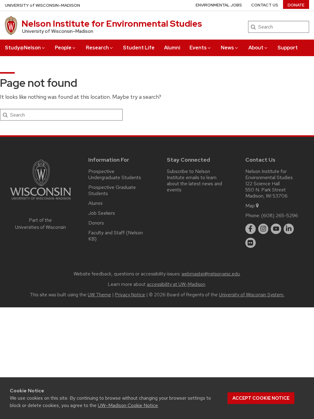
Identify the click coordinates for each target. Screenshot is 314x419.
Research (97, 47)
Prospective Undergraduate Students (114, 174)
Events (198, 47)
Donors (96, 223)
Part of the (40, 223)
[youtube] (276, 229)
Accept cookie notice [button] (260, 398)
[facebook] (250, 229)
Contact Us (264, 5)
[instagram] (263, 229)
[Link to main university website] (40, 201)
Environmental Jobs (219, 5)
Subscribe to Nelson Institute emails (188, 174)
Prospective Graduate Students (112, 190)
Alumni (172, 47)
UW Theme (99, 295)
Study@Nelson (23, 47)
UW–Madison (42, 5)
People (63, 47)
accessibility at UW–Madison (176, 284)
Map (250, 205)
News (227, 47)
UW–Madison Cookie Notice (128, 405)
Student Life (139, 47)
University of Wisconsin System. (251, 295)
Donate (296, 5)
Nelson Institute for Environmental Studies (111, 23)
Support (288, 47)
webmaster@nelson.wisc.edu (211, 274)
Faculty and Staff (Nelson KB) (115, 235)
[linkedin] (289, 229)
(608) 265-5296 (279, 215)
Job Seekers (101, 213)
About (255, 47)
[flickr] (250, 243)
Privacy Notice (130, 295)
